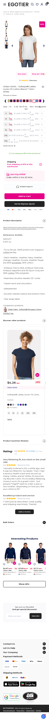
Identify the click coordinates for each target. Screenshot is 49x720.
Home (5, 12)
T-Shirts (36, 12)
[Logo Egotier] (19, 4)
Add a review (24, 511)
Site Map (38, 710)
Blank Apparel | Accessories (20, 12)
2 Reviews (33, 80)
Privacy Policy (20, 710)
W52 (42, 24)
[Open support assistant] (43, 716)
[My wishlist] (37, 4)
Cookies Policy (30, 710)
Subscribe (35, 616)
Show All (23, 584)
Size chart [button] (22, 74)
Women (9, 14)
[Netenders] (8, 708)
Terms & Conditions (9, 710)
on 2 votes (30, 451)
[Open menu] (5, 4)
